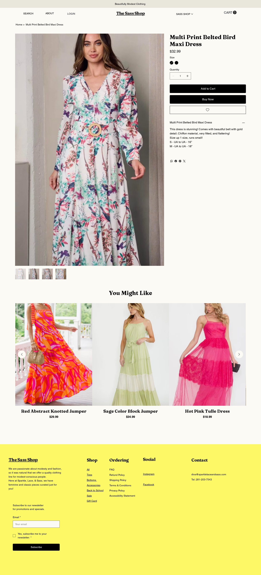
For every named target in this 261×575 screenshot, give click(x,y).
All (88, 389)
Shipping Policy (117, 399)
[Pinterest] (180, 161)
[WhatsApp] (171, 161)
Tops (89, 394)
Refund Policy (117, 394)
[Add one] (187, 75)
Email (17, 436)
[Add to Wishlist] (208, 110)
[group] (130, 283)
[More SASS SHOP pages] (192, 14)
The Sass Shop (130, 13)
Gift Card (92, 420)
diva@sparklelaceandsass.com (208, 394)
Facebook (148, 404)
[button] (230, 12)
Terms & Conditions (120, 405)
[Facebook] (176, 161)
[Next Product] (239, 274)
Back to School (95, 410)
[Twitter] (184, 161)
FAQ (111, 389)
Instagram (148, 393)
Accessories (93, 405)
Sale (89, 415)
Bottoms (92, 399)
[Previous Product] (22, 274)
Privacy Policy (117, 410)
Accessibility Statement (122, 415)
